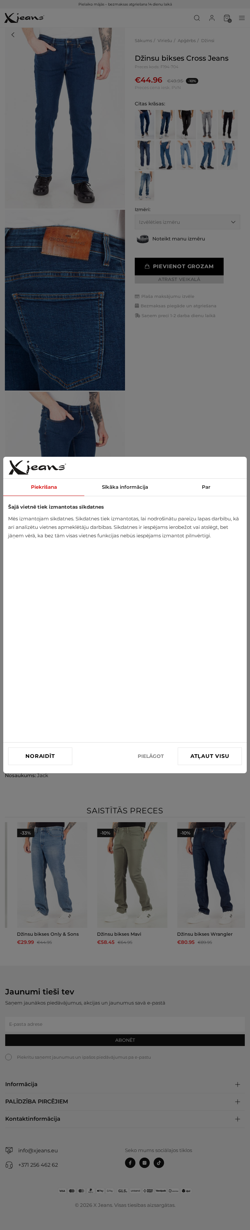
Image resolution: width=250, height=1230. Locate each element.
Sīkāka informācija (125, 487)
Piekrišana (44, 487)
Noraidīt (40, 756)
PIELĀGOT (151, 756)
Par (206, 487)
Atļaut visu (209, 756)
